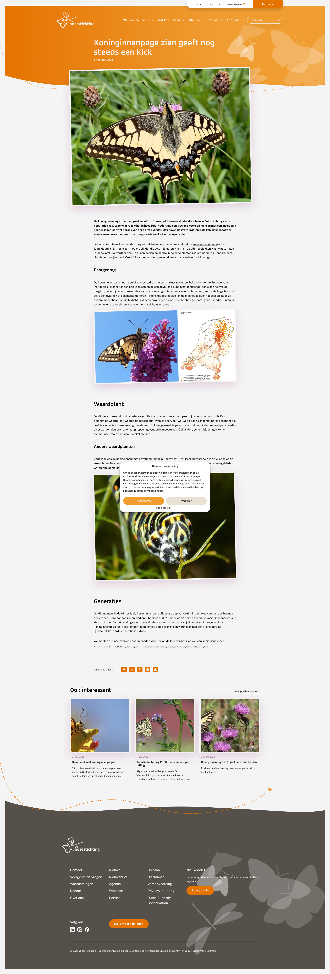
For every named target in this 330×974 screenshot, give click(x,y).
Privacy (186, 950)
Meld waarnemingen (129, 923)
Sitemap (211, 950)
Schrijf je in (200, 890)
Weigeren (186, 500)
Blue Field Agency (170, 950)
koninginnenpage (204, 244)
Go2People (135, 950)
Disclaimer (198, 950)
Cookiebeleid (163, 508)
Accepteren (143, 500)
